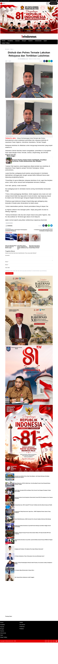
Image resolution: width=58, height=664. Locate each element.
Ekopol (24, 40)
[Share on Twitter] (47, 61)
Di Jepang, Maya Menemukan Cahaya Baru (24, 570)
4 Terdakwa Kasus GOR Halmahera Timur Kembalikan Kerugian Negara (43, 230)
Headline (10, 40)
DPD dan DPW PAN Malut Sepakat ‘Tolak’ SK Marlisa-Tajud (11, 246)
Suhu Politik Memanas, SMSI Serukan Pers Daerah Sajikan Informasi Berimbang (33, 519)
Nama (7, 261)
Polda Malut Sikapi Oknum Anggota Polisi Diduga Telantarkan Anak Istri (23, 247)
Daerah (17, 40)
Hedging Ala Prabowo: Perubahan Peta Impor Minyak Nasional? (29, 549)
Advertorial (38, 40)
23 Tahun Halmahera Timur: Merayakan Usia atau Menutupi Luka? (29, 556)
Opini (45, 40)
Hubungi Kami (53, 3)
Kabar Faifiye (6, 43)
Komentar (7, 255)
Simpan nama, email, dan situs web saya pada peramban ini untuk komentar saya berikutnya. (26, 270)
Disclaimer (22, 624)
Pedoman (22, 626)
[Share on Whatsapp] (49, 61)
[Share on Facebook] (44, 61)
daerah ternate (9, 223)
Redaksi (22, 628)
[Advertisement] (29, 653)
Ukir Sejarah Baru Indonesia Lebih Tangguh (24, 577)
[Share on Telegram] (51, 61)
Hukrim (30, 40)
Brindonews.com (9, 641)
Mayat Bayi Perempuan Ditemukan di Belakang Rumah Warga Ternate (34, 246)
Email (6, 264)
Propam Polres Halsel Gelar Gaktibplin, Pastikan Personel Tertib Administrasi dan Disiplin (29, 160)
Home (3, 40)
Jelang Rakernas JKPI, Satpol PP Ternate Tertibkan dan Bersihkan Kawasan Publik (33, 504)
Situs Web (7, 267)
